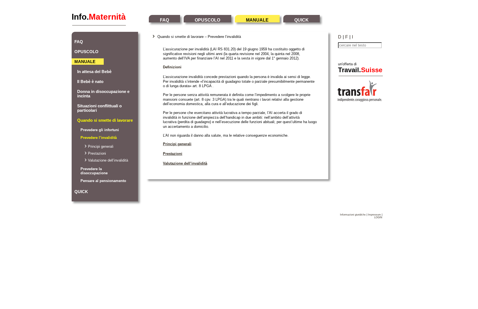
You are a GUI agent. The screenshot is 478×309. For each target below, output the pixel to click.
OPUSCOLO (207, 20)
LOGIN (378, 217)
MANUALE (257, 20)
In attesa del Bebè (94, 71)
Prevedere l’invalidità (98, 138)
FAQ (164, 20)
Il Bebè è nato (90, 81)
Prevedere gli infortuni (99, 130)
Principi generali (100, 146)
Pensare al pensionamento (103, 181)
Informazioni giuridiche (353, 214)
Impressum (374, 214)
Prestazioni (97, 153)
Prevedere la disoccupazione (94, 171)
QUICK (301, 20)
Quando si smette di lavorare (105, 120)
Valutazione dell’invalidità (108, 160)
